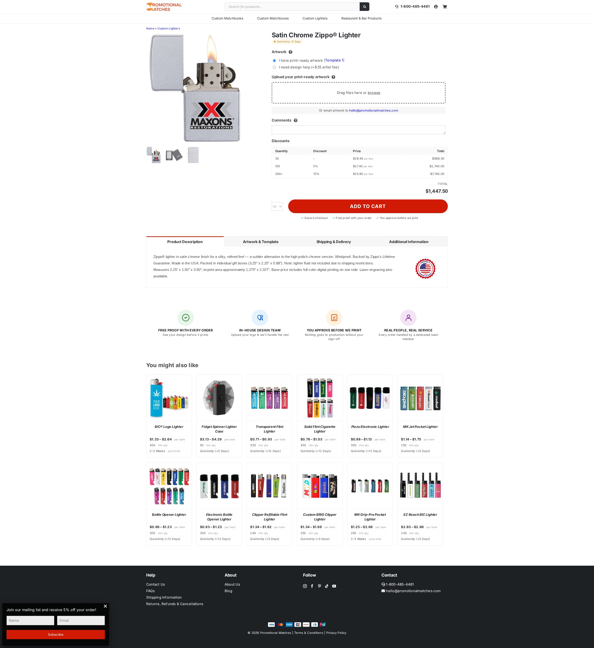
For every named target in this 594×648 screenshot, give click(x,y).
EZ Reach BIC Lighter (420, 514)
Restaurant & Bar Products (361, 18)
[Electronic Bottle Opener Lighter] (219, 485)
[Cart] (445, 7)
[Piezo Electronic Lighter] (370, 398)
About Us (232, 584)
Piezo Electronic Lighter (370, 427)
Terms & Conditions (308, 633)
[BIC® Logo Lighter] (169, 398)
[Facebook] (312, 586)
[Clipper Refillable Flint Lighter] (269, 485)
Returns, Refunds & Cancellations (174, 604)
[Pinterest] (319, 586)
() (312, 60)
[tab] (185, 241)
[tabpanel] (297, 267)
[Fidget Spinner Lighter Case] (219, 398)
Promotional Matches (275, 633)
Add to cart (368, 206)
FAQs (150, 591)
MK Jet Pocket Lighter (420, 427)
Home (150, 28)
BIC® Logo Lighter (169, 427)
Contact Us (155, 584)
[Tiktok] (327, 586)
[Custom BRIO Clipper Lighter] (320, 485)
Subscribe (55, 634)
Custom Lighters (315, 18)
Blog (228, 591)
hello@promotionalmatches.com (373, 110)
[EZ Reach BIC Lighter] (420, 485)
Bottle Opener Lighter (169, 514)
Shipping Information (164, 597)
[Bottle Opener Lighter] (169, 485)
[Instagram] (305, 586)
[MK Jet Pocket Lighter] (420, 398)
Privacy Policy (336, 633)
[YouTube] (334, 586)
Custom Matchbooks (227, 18)
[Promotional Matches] (163, 4)
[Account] (436, 7)
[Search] (364, 6)
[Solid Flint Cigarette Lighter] (320, 398)
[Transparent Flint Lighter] (269, 398)
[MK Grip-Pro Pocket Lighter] (370, 485)
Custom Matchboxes (273, 18)
